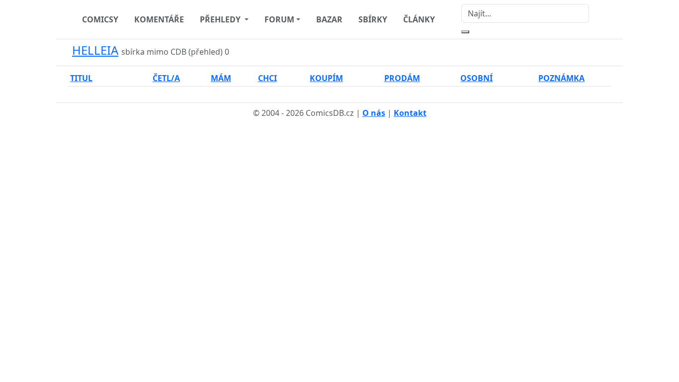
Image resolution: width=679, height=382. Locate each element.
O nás (373, 112)
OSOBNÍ (476, 78)
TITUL (81, 78)
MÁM (221, 78)
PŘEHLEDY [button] (221, 19)
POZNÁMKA (561, 78)
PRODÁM (402, 78)
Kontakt (410, 112)
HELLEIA (95, 50)
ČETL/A (166, 78)
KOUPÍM (326, 78)
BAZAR (329, 19)
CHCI (267, 78)
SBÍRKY (372, 19)
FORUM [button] (279, 19)
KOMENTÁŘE (159, 19)
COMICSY (100, 19)
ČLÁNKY (419, 19)
